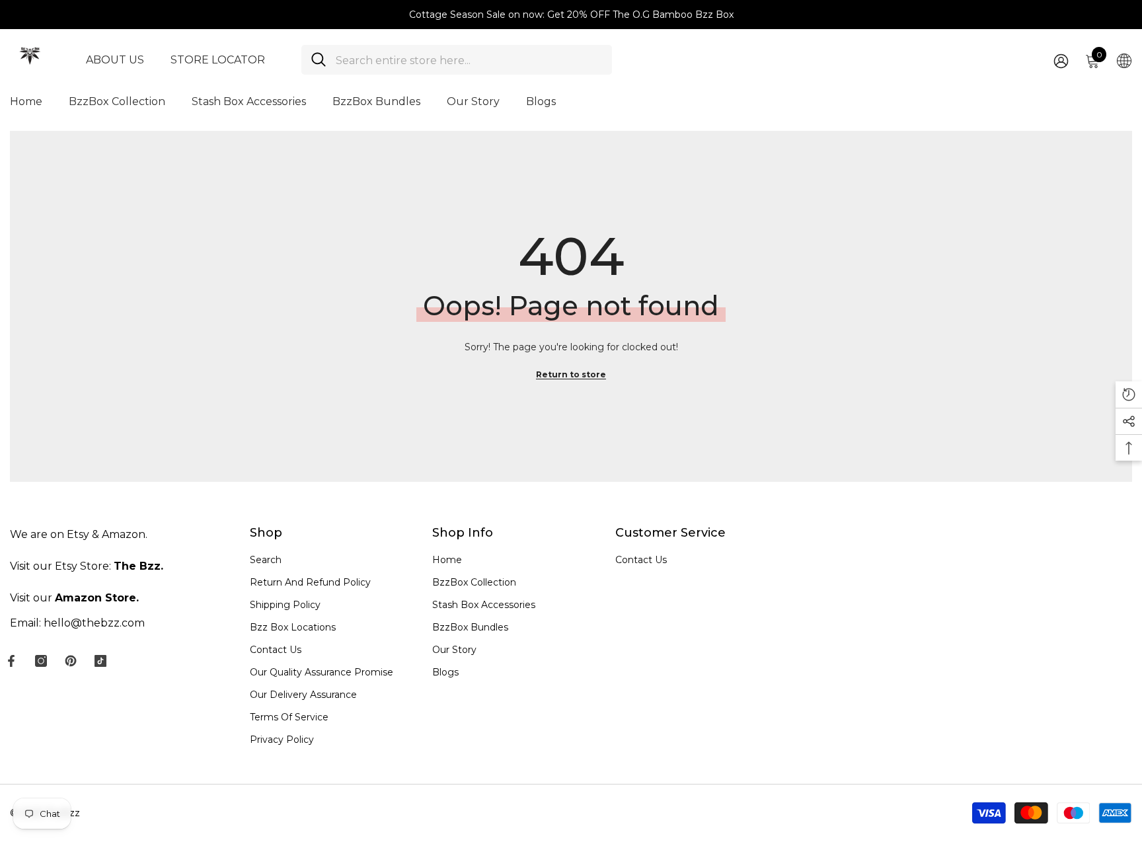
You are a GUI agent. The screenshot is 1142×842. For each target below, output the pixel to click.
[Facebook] (11, 661)
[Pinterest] (71, 661)
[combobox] (469, 60)
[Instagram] (41, 661)
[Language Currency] (1124, 60)
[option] (571, 14)
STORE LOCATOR (218, 60)
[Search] (456, 60)
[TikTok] (100, 661)
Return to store (571, 374)
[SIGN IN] (1061, 60)
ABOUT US (115, 60)
